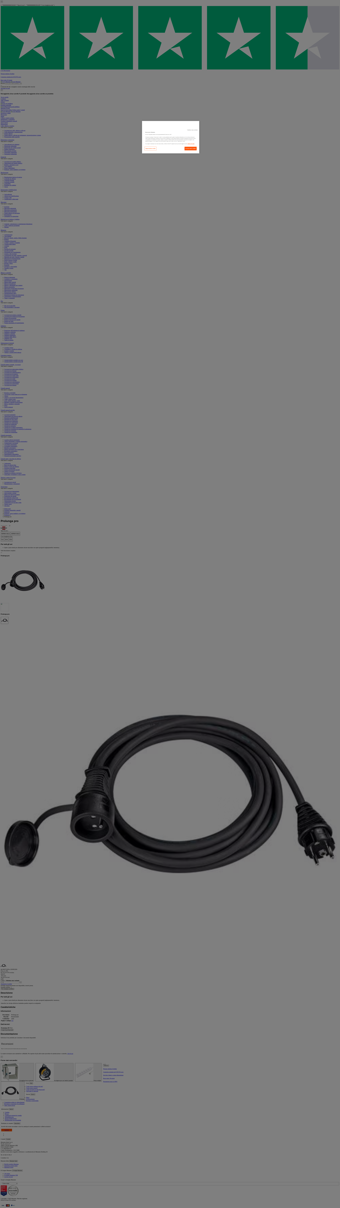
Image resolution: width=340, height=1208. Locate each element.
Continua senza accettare (192, 129)
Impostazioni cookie (150, 148)
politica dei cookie (191, 143)
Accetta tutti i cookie (190, 148)
